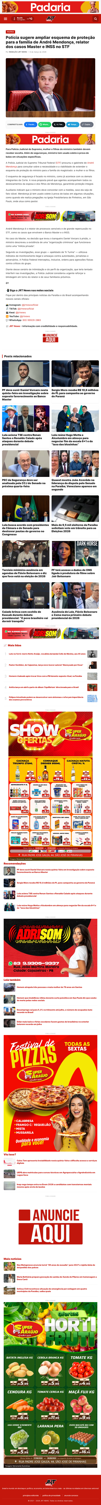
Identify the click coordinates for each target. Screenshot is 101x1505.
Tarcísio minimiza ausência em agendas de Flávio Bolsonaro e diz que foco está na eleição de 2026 (24, 573)
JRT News (14, 326)
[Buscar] (95, 19)
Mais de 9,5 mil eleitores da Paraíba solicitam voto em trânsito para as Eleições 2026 (75, 528)
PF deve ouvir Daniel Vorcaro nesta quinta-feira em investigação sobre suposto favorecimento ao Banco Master (25, 394)
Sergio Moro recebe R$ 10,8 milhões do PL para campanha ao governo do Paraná (75, 393)
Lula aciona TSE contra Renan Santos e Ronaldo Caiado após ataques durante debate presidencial (22, 439)
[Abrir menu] (5, 19)
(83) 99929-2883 (31, 320)
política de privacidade (51, 1495)
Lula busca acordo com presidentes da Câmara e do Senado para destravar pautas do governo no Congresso (25, 529)
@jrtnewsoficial (29, 305)
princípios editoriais (31, 1495)
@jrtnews (20, 312)
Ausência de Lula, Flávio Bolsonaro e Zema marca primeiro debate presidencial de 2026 (74, 615)
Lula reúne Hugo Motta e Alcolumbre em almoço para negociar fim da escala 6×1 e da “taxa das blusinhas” (72, 439)
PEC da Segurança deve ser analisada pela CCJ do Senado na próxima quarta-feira (24, 483)
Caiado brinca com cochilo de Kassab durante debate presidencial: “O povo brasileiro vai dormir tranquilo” (25, 616)
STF (58, 163)
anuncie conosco (71, 1495)
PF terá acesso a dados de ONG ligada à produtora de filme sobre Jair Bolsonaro (73, 573)
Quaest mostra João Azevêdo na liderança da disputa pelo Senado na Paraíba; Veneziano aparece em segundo (74, 484)
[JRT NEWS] (50, 1482)
